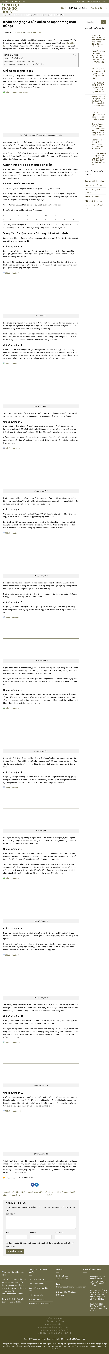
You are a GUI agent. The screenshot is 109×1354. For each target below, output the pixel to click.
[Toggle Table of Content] (74, 55)
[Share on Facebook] (33, 1185)
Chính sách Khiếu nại (54, 1321)
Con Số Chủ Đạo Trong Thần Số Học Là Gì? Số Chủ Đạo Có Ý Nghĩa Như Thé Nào (99, 158)
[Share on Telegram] (49, 1185)
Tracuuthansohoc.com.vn (46, 1339)
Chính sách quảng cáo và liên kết (54, 1327)
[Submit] (103, 22)
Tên (8, 1233)
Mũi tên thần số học (93, 201)
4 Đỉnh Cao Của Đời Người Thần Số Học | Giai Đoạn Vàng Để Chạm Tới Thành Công (98, 102)
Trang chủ (5, 15)
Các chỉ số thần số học (94, 181)
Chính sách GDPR (54, 1319)
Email (33, 1233)
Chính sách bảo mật (93, 1)
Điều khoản (80, 1)
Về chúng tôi (97, 8)
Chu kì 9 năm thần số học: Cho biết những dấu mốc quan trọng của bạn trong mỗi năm (98, 129)
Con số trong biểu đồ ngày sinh (94, 190)
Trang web (59, 1233)
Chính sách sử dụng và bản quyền (54, 1333)
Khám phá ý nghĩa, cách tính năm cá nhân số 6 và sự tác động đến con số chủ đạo (98, 40)
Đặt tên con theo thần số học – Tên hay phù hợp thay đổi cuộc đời (97, 144)
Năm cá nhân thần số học (94, 206)
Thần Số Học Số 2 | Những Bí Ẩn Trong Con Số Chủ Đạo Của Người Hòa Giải (98, 87)
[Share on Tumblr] (45, 1185)
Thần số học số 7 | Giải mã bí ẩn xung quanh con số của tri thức (98, 115)
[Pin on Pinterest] (41, 1185)
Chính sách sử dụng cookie (54, 1330)
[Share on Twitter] (37, 1185)
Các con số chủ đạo (93, 185)
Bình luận (10, 1214)
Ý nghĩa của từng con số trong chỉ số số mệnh (24, 64)
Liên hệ (105, 1)
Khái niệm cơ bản (16, 15)
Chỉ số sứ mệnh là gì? (14, 58)
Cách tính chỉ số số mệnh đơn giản (19, 61)
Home (62, 8)
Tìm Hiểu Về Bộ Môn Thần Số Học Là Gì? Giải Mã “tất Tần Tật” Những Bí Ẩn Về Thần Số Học (98, 57)
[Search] (106, 8)
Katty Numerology (34, 32)
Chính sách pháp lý (54, 1324)
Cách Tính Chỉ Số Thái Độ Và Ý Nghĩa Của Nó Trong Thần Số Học (98, 73)
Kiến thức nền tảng (77, 8)
